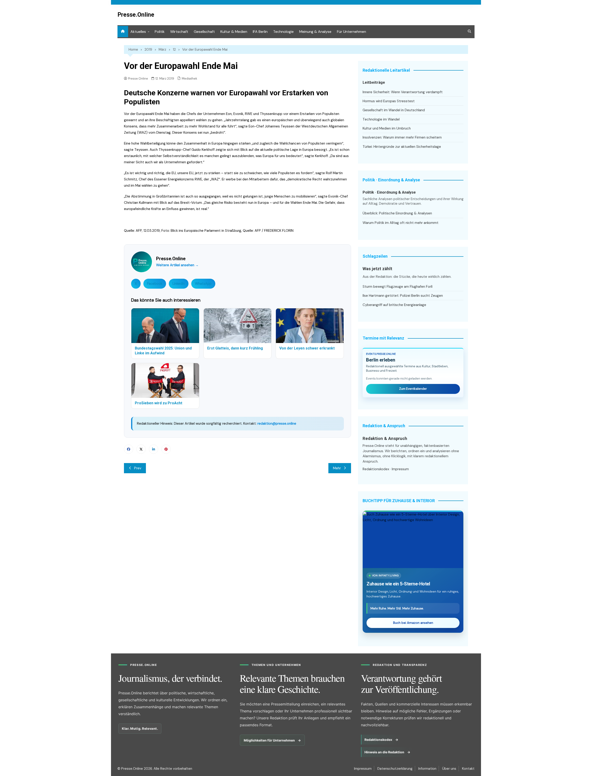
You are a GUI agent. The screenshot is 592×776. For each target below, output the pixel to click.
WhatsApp (203, 283)
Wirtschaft (179, 31)
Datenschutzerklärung (395, 768)
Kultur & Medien (233, 31)
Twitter (141, 449)
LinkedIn (179, 283)
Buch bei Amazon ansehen (413, 623)
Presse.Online (135, 14)
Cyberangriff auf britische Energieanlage (394, 305)
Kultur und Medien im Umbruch (387, 128)
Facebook (154, 283)
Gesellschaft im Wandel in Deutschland (394, 110)
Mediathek (189, 78)
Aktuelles (138, 31)
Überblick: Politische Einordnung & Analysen (397, 213)
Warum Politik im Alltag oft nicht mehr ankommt (400, 222)
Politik (160, 31)
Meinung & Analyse (315, 31)
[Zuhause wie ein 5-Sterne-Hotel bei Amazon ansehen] (413, 540)
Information (427, 768)
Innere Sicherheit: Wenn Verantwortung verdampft (403, 92)
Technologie (283, 31)
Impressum (400, 469)
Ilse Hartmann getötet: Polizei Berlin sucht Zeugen (403, 295)
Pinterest (166, 449)
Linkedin (153, 449)
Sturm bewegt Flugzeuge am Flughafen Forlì (397, 286)
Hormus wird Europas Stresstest (389, 101)
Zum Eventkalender (413, 389)
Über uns (449, 768)
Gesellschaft (204, 31)
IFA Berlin (260, 31)
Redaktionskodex (376, 469)
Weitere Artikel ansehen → (177, 265)
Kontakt (468, 768)
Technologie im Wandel (381, 119)
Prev (137, 468)
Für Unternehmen (351, 31)
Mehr (337, 468)
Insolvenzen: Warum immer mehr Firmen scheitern (402, 137)
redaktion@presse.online (276, 423)
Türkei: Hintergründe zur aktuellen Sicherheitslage (402, 146)
